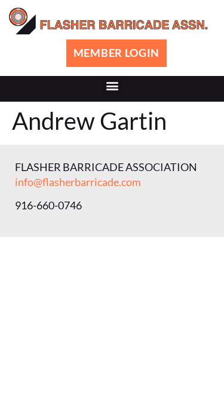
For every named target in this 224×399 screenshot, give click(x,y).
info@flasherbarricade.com (78, 181)
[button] (112, 86)
